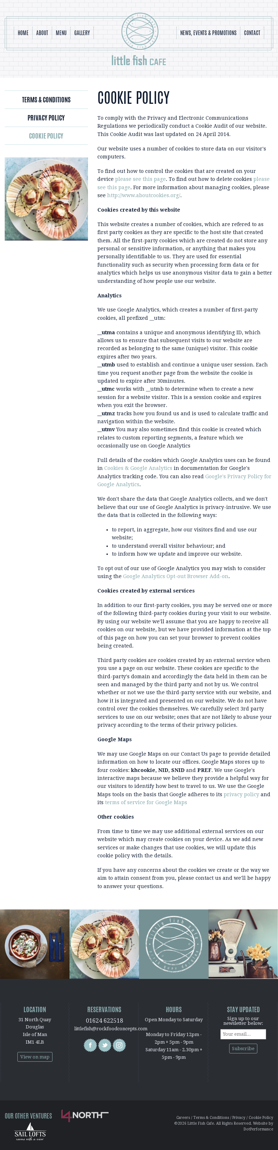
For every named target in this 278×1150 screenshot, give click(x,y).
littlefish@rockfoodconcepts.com (110, 1028)
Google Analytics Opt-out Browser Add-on (175, 576)
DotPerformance (258, 1129)
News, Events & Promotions (208, 33)
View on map (35, 1057)
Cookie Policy (46, 135)
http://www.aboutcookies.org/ (143, 195)
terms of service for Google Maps (146, 802)
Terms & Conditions (46, 99)
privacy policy (241, 794)
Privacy (238, 1118)
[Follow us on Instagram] (119, 1045)
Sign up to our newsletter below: (243, 1021)
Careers (183, 1118)
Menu (61, 33)
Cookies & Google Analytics (138, 468)
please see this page (140, 179)
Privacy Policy (46, 117)
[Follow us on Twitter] (104, 1045)
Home (23, 33)
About (42, 33)
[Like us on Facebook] (90, 1045)
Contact (252, 33)
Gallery (82, 33)
